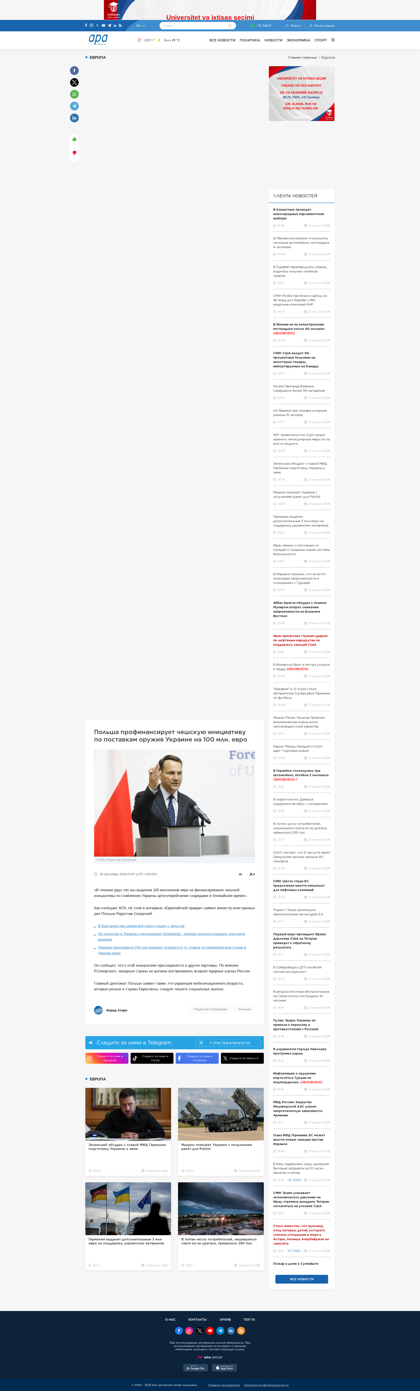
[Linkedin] (115, 26)
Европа (328, 57)
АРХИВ (225, 1319)
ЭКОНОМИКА (298, 40)
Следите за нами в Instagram (110, 1058)
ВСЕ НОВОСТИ (222, 40)
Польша (244, 1009)
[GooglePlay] (195, 1368)
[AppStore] (224, 1368)
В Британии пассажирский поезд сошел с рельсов (141, 926)
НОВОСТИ (273, 40)
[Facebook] (86, 25)
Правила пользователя (224, 1385)
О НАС (170, 1319)
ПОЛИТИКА (250, 40)
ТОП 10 (249, 1319)
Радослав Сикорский (210, 1009)
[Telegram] (109, 26)
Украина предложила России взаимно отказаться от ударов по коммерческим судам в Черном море (172, 950)
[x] (200, 1331)
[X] (97, 26)
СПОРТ (321, 40)
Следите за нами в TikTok (155, 1058)
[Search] (230, 26)
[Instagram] (91, 25)
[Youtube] (103, 26)
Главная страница (302, 57)
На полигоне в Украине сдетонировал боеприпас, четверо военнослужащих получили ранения (171, 937)
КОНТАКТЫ (197, 1319)
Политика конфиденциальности (266, 1385)
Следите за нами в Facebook (200, 1058)
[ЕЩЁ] (331, 40)
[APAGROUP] (210, 1357)
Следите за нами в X (244, 1058)
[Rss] (120, 26)
